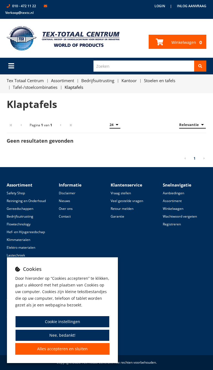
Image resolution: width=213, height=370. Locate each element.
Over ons (66, 208)
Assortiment (172, 200)
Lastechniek (16, 255)
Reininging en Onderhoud (26, 200)
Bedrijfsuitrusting (20, 216)
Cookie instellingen (62, 321)
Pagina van (41, 125)
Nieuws (64, 200)
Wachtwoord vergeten (180, 216)
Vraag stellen (121, 193)
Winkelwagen (186, 42)
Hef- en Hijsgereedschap (26, 232)
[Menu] (11, 65)
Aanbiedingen (173, 193)
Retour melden (122, 208)
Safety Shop (16, 193)
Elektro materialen (21, 247)
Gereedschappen (20, 208)
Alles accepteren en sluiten (62, 348)
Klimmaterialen (18, 239)
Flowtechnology (19, 224)
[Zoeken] (200, 66)
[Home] (63, 38)
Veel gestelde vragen (127, 200)
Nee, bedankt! (62, 335)
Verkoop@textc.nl (19, 12)
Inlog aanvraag (191, 6)
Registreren (172, 224)
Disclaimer (67, 193)
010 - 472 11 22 (24, 6)
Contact (65, 216)
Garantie (117, 216)
